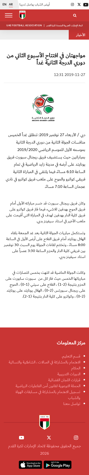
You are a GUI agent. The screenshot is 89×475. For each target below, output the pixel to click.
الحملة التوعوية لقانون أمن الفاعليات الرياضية (48, 386)
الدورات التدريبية (68, 374)
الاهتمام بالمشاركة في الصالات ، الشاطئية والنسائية (44, 362)
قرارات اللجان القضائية (64, 380)
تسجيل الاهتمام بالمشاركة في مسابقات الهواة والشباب (48, 395)
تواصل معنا (71, 403)
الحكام (75, 368)
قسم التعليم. (71, 356)
